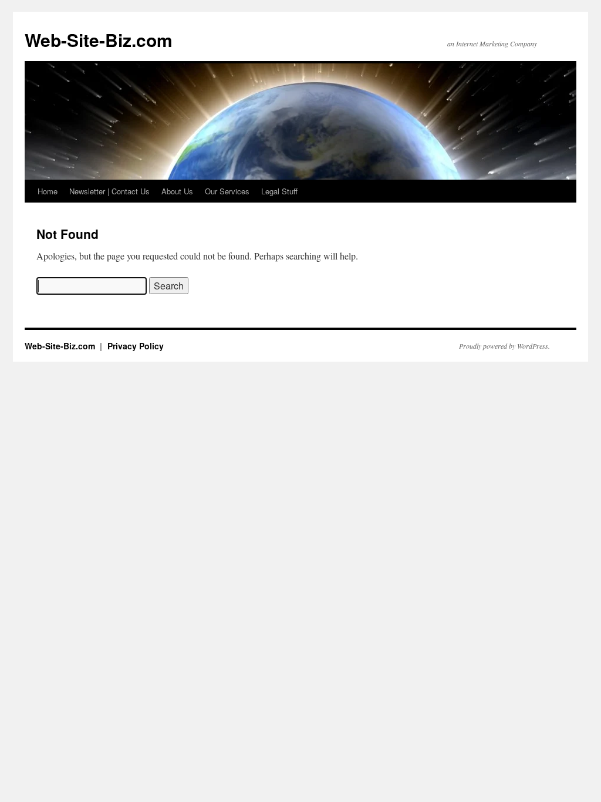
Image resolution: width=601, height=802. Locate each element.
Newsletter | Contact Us (109, 191)
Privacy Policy (135, 346)
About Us (177, 191)
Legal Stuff (279, 191)
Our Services (227, 191)
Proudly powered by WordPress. (504, 346)
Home (48, 191)
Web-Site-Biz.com (99, 39)
